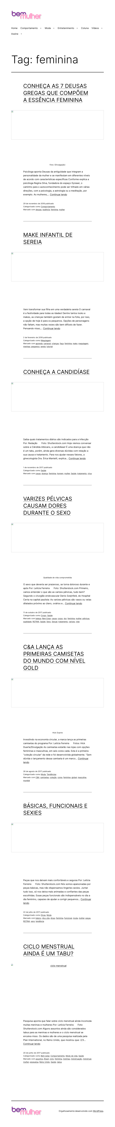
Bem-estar (45, 1056)
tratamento (82, 473)
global (74, 777)
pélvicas (85, 618)
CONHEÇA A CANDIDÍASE (56, 372)
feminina (54, 209)
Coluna (85, 28)
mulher (62, 209)
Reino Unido (44, 1062)
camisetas (44, 777)
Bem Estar (46, 618)
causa (38, 473)
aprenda (39, 343)
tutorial (50, 346)
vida (78, 621)
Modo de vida (71, 1056)
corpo (60, 618)
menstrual (87, 1059)
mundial (26, 780)
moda (75, 918)
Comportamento (29, 28)
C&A (37, 777)
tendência (40, 921)
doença (45, 473)
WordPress (98, 1111)
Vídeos (95, 28)
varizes (72, 621)
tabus (59, 1062)
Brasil (46, 1059)
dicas (53, 918)
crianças (55, 343)
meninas (26, 346)
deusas (39, 209)
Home (14, 28)
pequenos (35, 346)
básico (38, 918)
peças (88, 918)
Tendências (51, 774)
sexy (33, 921)
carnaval (47, 343)
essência (46, 209)
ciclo (52, 1059)
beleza (38, 618)
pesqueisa (34, 1062)
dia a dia (46, 918)
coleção (53, 777)
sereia (43, 346)
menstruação (76, 1059)
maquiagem (83, 343)
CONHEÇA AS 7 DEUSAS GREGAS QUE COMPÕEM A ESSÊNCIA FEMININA (55, 93)
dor (65, 618)
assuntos (39, 1059)
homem (60, 473)
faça (62, 343)
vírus (90, 473)
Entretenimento (66, 28)
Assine (14, 33)
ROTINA (36, 621)
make (75, 343)
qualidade (27, 621)
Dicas (43, 915)
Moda (48, 28)
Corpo (43, 615)
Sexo (48, 621)
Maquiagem (46, 340)
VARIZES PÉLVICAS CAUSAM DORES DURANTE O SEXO (47, 505)
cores (60, 777)
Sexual (54, 621)
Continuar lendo (58, 194)
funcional (68, 918)
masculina (82, 777)
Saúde (43, 470)
